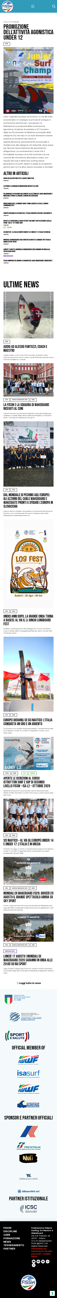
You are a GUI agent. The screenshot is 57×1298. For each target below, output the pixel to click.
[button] (33, 6)
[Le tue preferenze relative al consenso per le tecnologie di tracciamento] (52, 1293)
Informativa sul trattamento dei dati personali (41, 1251)
